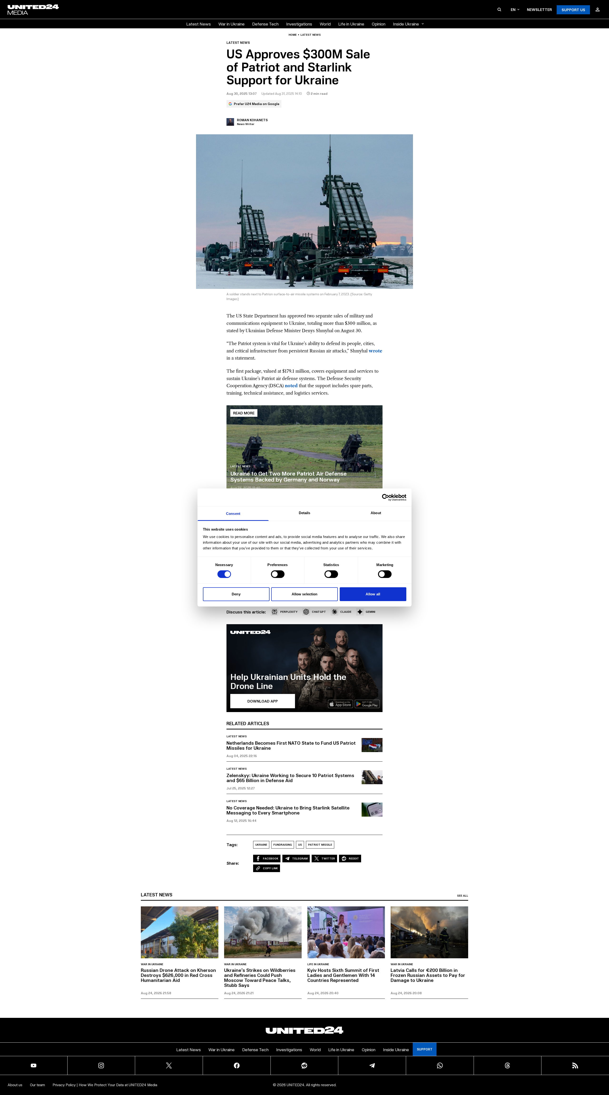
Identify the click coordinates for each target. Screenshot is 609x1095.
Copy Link (270, 868)
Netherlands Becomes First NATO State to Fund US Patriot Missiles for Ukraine (291, 745)
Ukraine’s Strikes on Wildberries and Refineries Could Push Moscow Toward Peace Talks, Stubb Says (259, 977)
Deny (236, 594)
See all (462, 895)
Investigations (299, 24)
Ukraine (261, 845)
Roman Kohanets (252, 120)
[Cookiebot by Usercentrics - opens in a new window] (385, 497)
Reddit (354, 858)
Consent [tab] (233, 514)
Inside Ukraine (406, 24)
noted (291, 385)
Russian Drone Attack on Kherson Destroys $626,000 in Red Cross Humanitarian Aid (178, 975)
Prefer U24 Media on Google (256, 103)
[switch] (278, 574)
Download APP (262, 701)
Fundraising (282, 845)
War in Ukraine (231, 24)
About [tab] (376, 513)
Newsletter (539, 9)
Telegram (300, 858)
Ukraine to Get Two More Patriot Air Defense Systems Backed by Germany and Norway (288, 476)
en (513, 9)
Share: (232, 863)
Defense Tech (265, 24)
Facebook (270, 858)
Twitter (328, 858)
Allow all (373, 594)
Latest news (310, 34)
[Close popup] (603, 1065)
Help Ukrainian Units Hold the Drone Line (288, 681)
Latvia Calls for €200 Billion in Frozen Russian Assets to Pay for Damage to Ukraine (428, 975)
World (325, 24)
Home (293, 34)
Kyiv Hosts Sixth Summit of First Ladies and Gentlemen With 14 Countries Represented (343, 975)
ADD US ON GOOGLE (386, 1077)
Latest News (198, 24)
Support (424, 1049)
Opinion (378, 24)
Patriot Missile (320, 845)
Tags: (232, 844)
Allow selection (305, 594)
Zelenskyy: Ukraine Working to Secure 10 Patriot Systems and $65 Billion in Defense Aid (290, 778)
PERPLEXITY (289, 612)
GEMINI (370, 612)
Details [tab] (304, 513)
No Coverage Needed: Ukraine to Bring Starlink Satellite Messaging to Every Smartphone (287, 810)
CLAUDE (345, 612)
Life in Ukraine (351, 24)
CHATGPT (319, 612)
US (300, 845)
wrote (375, 351)
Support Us (573, 9)
